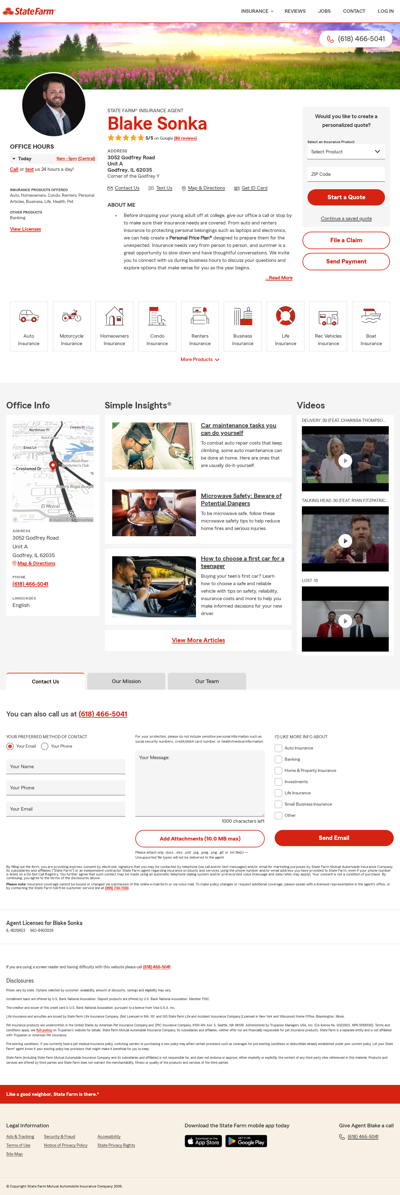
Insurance (254, 11)
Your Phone (61, 746)
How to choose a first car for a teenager (242, 562)
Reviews (295, 11)
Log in (386, 11)
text (29, 169)
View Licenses (25, 229)
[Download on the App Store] (203, 1141)
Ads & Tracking (20, 1137)
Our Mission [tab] (126, 681)
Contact (354, 11)
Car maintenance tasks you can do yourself (238, 429)
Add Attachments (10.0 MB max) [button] (200, 838)
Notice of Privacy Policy (66, 1145)
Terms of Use (18, 1145)
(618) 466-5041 (30, 584)
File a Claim (346, 240)
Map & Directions (36, 563)
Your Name (22, 766)
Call (14, 169)
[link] (29, 11)
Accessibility (109, 1137)
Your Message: (154, 757)
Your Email (26, 746)
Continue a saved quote (346, 218)
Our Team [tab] (207, 681)
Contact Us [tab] (45, 681)
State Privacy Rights (116, 1145)
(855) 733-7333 (116, 888)
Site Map (14, 1154)
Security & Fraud (59, 1137)
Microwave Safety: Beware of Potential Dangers (241, 500)
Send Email (334, 838)
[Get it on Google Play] (246, 1141)
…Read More (278, 277)
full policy (44, 1030)
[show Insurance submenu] (270, 11)
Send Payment (346, 261)
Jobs (324, 11)
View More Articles (198, 640)
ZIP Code (321, 174)
